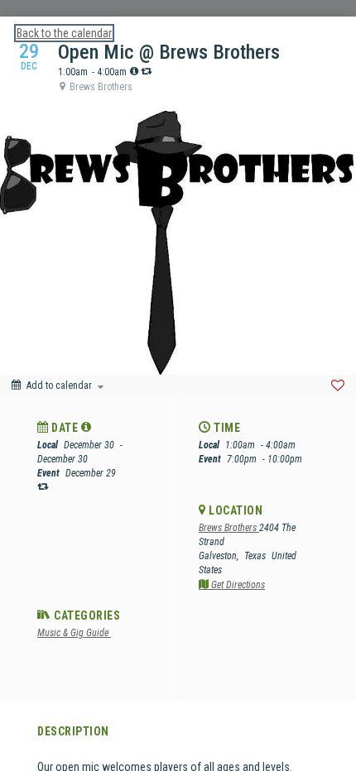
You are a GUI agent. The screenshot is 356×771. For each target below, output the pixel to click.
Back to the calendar (64, 33)
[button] (86, 427)
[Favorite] (338, 385)
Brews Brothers (229, 528)
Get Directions (237, 585)
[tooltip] (134, 71)
